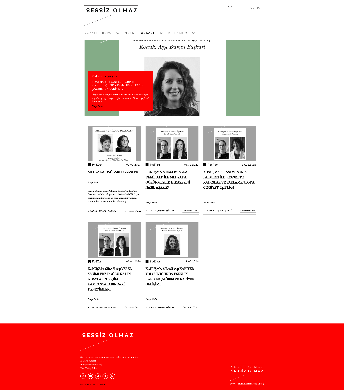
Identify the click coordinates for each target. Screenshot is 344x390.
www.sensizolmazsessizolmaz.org (247, 383)
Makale (91, 32)
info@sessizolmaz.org (91, 364)
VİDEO (129, 32)
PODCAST (147, 32)
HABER (164, 32)
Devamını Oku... (133, 211)
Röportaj (111, 32)
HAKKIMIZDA (185, 32)
